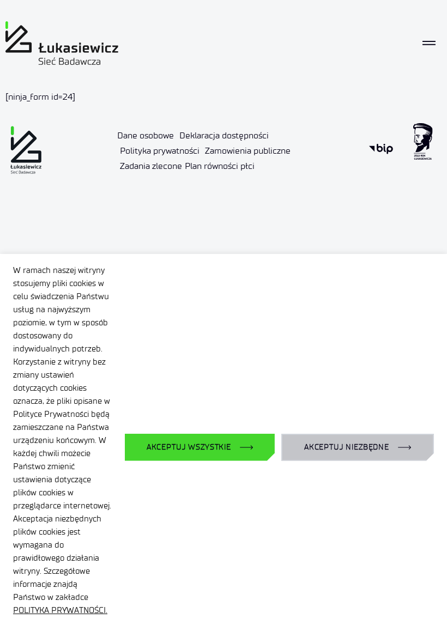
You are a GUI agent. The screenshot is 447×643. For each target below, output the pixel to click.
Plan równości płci (220, 166)
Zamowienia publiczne (248, 150)
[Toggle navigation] (429, 43)
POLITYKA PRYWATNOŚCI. (60, 610)
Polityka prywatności (160, 150)
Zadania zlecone (151, 166)
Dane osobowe (145, 135)
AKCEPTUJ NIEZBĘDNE (346, 447)
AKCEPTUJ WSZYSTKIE (189, 447)
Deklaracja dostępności (224, 135)
